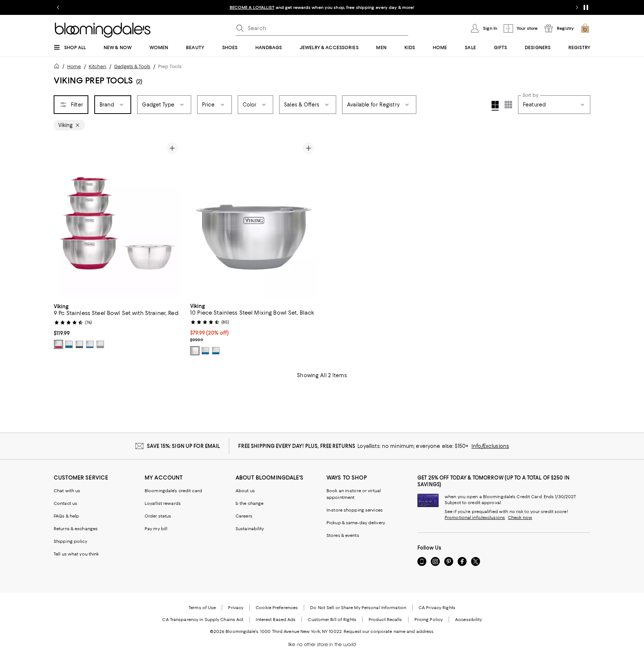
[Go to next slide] (576, 7)
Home (74, 66)
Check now (520, 517)
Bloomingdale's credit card (173, 490)
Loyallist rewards (163, 503)
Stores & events (342, 535)
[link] (117, 325)
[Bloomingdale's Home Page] (103, 30)
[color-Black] (79, 344)
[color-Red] (58, 344)
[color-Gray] (100, 344)
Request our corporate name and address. (389, 631)
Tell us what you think (76, 554)
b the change (249, 503)
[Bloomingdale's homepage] (58, 67)
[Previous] (63, 219)
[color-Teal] (69, 344)
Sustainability (250, 528)
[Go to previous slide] (58, 7)
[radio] (58, 344)
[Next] (172, 219)
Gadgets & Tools (132, 66)
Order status (158, 516)
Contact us (65, 503)
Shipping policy (70, 541)
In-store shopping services (354, 510)
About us (245, 490)
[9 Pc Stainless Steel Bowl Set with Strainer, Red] (117, 219)
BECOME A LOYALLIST (252, 7)
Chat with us (67, 490)
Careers (244, 516)
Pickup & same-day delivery (355, 522)
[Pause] (585, 7)
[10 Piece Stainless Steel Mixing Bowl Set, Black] (254, 219)
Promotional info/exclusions (475, 517)
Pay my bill (156, 528)
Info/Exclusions (490, 446)
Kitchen (98, 66)
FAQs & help (66, 516)
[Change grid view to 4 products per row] (495, 106)
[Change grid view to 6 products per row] (508, 104)
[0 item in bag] (585, 28)
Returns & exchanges (76, 528)
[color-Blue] (90, 344)
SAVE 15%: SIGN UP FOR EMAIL (183, 446)
